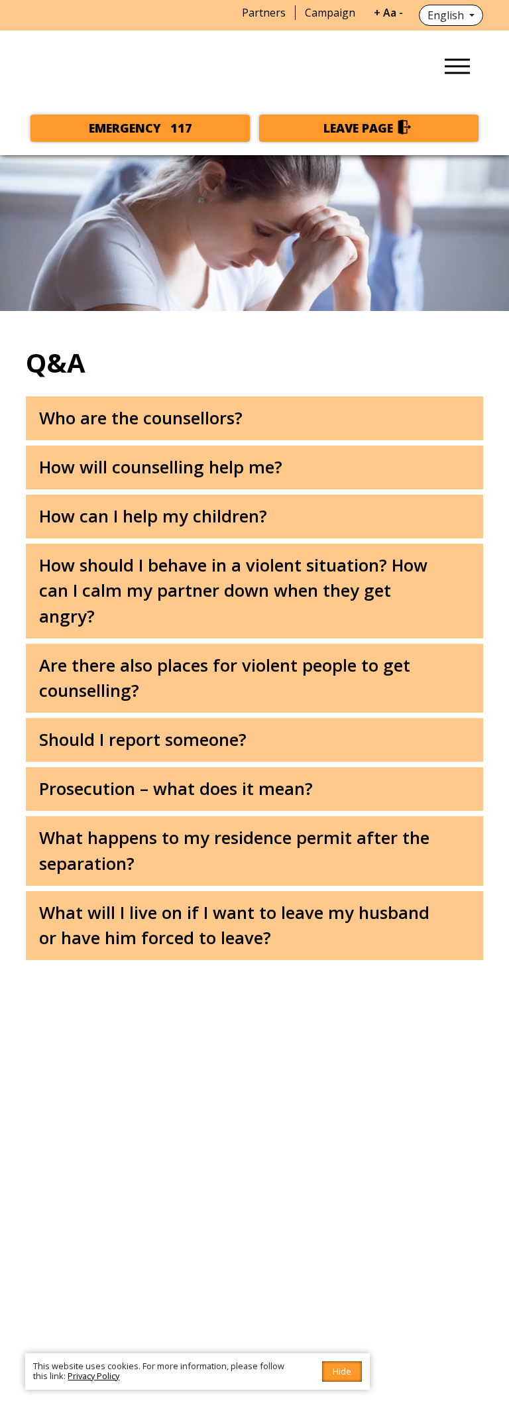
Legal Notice (309, 1221)
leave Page (358, 128)
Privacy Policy (389, 1221)
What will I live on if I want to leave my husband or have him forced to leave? (234, 925)
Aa (389, 12)
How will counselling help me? (160, 467)
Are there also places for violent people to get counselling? (224, 678)
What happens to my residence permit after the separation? (234, 850)
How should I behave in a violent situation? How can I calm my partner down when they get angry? (233, 591)
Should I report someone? (143, 739)
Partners (264, 12)
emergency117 (140, 128)
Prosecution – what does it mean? (176, 788)
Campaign (330, 12)
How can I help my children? (153, 516)
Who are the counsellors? (141, 418)
